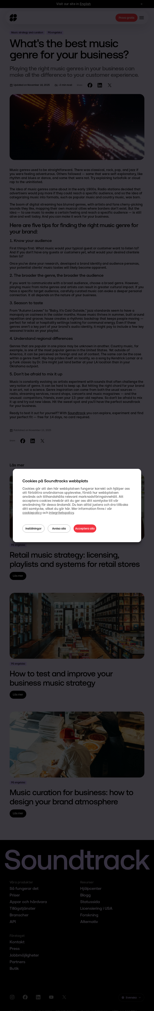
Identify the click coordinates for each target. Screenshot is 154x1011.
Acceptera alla (85, 528)
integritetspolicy (61, 513)
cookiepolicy (32, 513)
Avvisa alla (59, 528)
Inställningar (33, 528)
